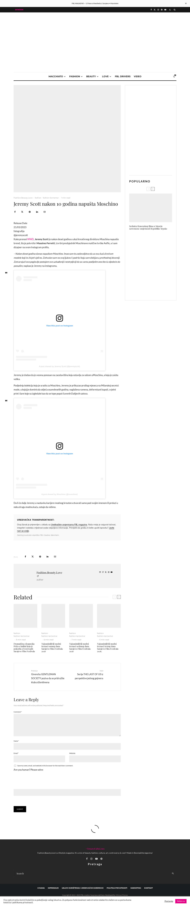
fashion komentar (51, 198)
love (105, 76)
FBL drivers (122, 76)
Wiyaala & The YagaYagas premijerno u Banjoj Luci (152, 238)
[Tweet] (22, 212)
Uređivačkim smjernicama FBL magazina (69, 524)
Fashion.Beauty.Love (23, 198)
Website (72, 753)
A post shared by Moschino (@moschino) (59, 494)
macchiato (56, 76)
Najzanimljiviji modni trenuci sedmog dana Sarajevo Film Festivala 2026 (79, 648)
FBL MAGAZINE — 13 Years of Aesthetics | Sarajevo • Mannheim (95, 3)
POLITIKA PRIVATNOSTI (117, 888)
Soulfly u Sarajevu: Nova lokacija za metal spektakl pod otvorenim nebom (156, 278)
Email (16, 753)
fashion (74, 76)
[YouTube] (165, 9)
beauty (91, 76)
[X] (154, 9)
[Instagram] (158, 9)
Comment (18, 712)
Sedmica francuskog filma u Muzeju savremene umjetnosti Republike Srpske (148, 227)
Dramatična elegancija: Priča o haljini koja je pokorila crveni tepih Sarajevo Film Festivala (24, 648)
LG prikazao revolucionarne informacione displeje (154, 251)
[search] (173, 873)
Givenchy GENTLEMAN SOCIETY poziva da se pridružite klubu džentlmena (47, 677)
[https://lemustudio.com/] (95, 32)
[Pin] (30, 212)
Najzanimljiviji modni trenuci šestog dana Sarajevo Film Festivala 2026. (107, 648)
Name (16, 741)
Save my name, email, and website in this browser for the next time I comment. (45, 766)
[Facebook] (151, 9)
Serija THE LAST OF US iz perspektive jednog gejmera (89, 675)
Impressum (53, 888)
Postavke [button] (169, 901)
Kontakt (148, 888)
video (137, 76)
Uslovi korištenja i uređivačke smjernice (82, 888)
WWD (30, 239)
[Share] (15, 212)
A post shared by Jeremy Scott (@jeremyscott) (59, 366)
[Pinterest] (161, 9)
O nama (41, 888)
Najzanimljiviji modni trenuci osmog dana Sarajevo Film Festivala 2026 (52, 648)
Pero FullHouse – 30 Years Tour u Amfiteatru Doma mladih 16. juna (156, 265)
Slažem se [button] (181, 901)
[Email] (45, 212)
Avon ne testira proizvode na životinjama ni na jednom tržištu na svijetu (156, 291)
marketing (135, 888)
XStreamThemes (122, 895)
